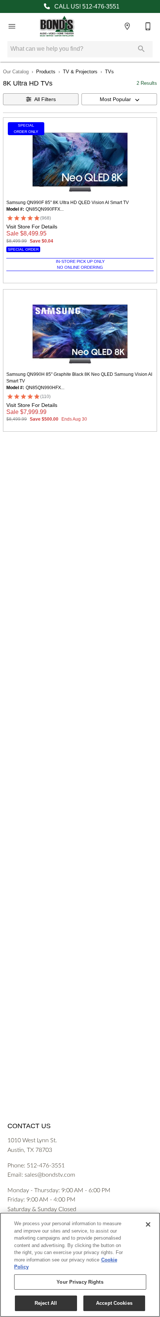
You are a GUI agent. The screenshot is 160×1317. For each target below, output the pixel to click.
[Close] (148, 1224)
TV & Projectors (80, 71)
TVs (109, 71)
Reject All (46, 1303)
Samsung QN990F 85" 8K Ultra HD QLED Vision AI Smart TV (67, 202)
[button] (12, 26)
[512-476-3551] (148, 26)
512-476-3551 (46, 1166)
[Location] (127, 26)
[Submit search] (141, 49)
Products (45, 71)
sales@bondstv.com (50, 1175)
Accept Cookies (114, 1303)
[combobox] (119, 99)
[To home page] (56, 26)
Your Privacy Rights (80, 1282)
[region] (80, 1265)
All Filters (45, 99)
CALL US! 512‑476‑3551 (86, 6)
